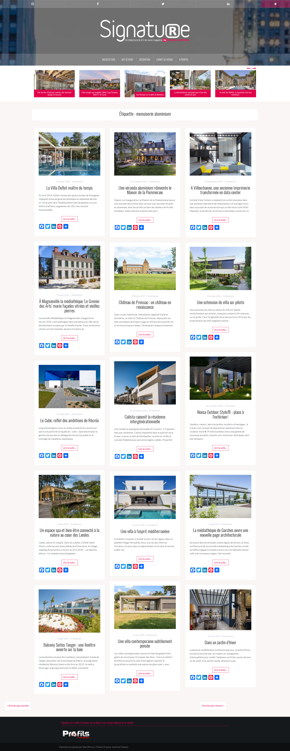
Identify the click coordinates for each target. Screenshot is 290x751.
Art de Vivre (127, 59)
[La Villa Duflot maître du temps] (69, 153)
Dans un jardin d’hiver (220, 642)
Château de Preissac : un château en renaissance (145, 304)
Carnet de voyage (164, 59)
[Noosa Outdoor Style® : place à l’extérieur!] (220, 378)
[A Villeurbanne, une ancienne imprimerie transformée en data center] (220, 153)
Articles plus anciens (18, 705)
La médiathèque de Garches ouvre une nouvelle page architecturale (220, 532)
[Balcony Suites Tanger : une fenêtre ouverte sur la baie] (69, 610)
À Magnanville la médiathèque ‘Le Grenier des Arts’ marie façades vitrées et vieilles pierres (69, 306)
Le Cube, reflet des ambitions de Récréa (69, 420)
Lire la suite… (69, 219)
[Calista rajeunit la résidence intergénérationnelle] (145, 382)
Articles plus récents (212, 705)
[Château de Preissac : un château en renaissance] (145, 268)
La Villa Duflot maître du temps (69, 188)
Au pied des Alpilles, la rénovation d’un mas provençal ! (236, 93)
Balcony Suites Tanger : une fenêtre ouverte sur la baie (69, 647)
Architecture (108, 59)
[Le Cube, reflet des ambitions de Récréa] (69, 386)
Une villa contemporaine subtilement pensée (145, 643)
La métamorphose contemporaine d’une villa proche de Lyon (190, 93)
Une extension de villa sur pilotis (220, 302)
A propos (183, 59)
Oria (105, 747)
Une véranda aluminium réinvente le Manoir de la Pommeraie (145, 190)
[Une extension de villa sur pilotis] (220, 268)
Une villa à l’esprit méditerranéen (145, 531)
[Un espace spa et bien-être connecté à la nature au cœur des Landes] (69, 496)
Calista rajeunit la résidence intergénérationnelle (145, 419)
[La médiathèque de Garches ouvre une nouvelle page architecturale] (220, 496)
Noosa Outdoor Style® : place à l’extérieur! (220, 414)
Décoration (144, 59)
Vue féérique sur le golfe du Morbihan (150, 94)
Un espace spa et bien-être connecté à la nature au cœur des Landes (69, 532)
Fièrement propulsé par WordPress (76, 747)
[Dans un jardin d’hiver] (220, 609)
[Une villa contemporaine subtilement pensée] (145, 607)
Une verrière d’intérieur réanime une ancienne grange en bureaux (54, 93)
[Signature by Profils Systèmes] (145, 30)
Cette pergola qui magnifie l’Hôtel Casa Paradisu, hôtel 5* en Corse (99, 93)
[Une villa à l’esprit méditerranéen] (145, 497)
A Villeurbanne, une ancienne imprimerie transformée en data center (220, 190)
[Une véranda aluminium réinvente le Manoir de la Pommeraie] (145, 153)
